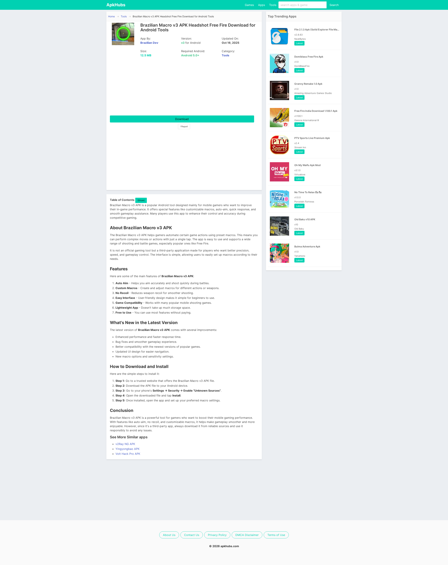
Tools (272, 5)
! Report (184, 126)
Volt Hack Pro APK (127, 453)
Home (111, 16)
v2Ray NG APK (125, 444)
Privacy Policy (217, 535)
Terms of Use (276, 535)
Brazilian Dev (149, 42)
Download (182, 119)
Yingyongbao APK (127, 449)
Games (249, 5)
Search (334, 5)
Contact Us (191, 535)
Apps (261, 5)
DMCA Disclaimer (247, 535)
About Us (169, 535)
